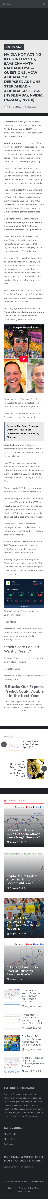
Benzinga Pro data (25, 552)
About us (12, 1188)
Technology (9, 1144)
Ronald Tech (17, 107)
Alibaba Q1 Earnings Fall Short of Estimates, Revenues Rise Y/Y (23, 971)
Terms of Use (24, 1192)
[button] (44, 4)
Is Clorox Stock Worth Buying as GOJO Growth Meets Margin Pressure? (23, 834)
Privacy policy (34, 1188)
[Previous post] (4, 744)
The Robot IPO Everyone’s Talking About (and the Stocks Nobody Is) (32, 1040)
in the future (38, 1181)
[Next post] (44, 769)
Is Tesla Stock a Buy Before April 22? (31, 744)
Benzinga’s (9, 417)
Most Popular (14, 47)
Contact (22, 1188)
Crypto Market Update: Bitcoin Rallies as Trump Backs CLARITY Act (23, 879)
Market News (10, 1139)
